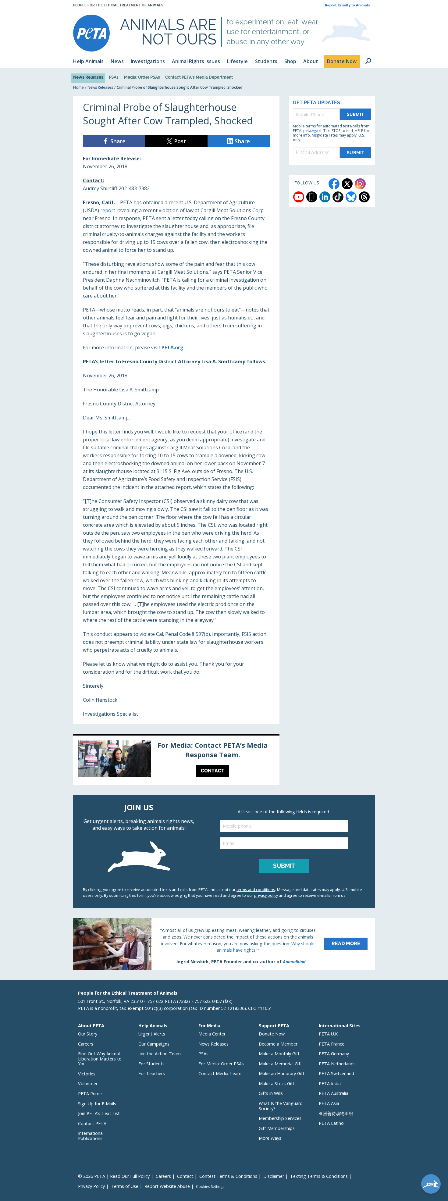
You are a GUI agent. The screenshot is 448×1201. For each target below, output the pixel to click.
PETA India (330, 1083)
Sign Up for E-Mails (97, 1104)
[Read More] (224, 944)
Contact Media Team (219, 1073)
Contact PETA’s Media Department (199, 77)
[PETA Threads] (364, 196)
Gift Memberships (277, 1128)
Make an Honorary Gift (281, 1073)
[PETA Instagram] (360, 183)
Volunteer (88, 1083)
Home (78, 87)
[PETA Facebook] (334, 183)
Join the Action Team (159, 1054)
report (107, 210)
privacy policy (266, 895)
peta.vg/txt (312, 130)
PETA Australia (333, 1093)
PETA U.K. (329, 1034)
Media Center (212, 1034)
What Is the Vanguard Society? (281, 1105)
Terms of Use (124, 1186)
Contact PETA (92, 1123)
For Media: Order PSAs (221, 1064)
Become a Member (278, 1044)
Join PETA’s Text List (99, 1113)
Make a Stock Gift (276, 1083)
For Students (151, 1064)
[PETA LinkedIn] (324, 196)
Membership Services (280, 1118)
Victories (86, 1074)
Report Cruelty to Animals (347, 5)
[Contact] (176, 760)
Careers (85, 1044)
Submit (355, 114)
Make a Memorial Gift (280, 1064)
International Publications (91, 1135)
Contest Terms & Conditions (228, 1176)
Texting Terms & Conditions (319, 1176)
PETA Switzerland (336, 1073)
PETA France (331, 1044)
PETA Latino (331, 1123)
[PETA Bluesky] (351, 196)
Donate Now (272, 1034)
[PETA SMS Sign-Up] (311, 196)
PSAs (114, 77)
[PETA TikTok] (337, 196)
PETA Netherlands (337, 1064)
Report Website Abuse (167, 1186)
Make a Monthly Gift (279, 1054)
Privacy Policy (91, 1186)
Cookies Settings (210, 1187)
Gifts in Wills (271, 1093)
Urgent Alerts (151, 1034)
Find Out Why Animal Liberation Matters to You (100, 1059)
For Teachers (151, 1073)
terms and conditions (255, 889)
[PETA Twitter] (347, 183)
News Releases (88, 77)
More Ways (270, 1138)
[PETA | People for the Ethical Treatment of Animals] (91, 33)
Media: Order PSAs (142, 77)
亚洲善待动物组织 (336, 1113)
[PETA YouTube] (298, 196)
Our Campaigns (153, 1044)
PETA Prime (90, 1093)
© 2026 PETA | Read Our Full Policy (114, 1176)
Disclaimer (273, 1176)
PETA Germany (334, 1054)
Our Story (87, 1034)
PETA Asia (329, 1103)
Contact (185, 1176)
